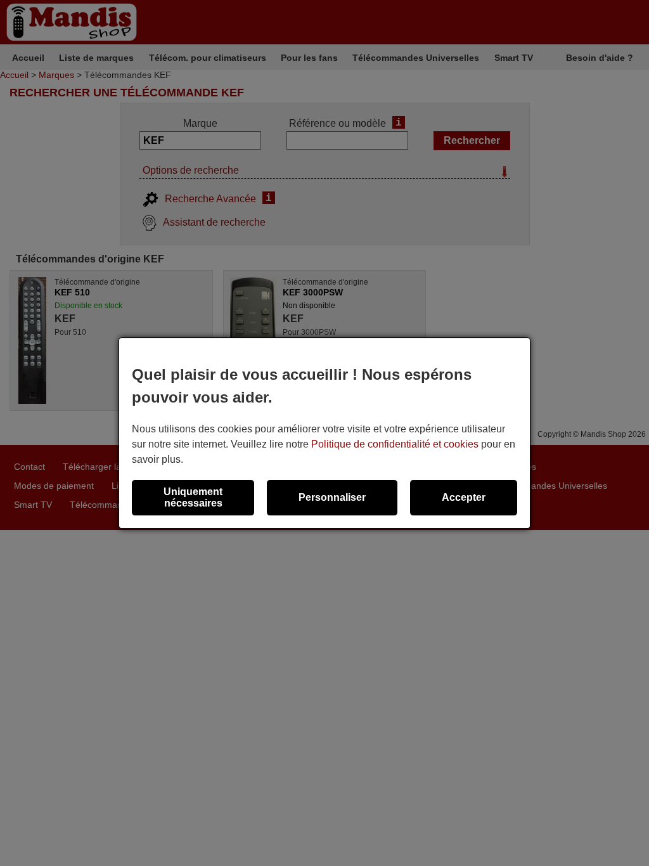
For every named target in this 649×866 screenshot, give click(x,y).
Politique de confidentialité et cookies (395, 444)
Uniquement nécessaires (193, 497)
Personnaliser (332, 497)
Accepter (463, 497)
